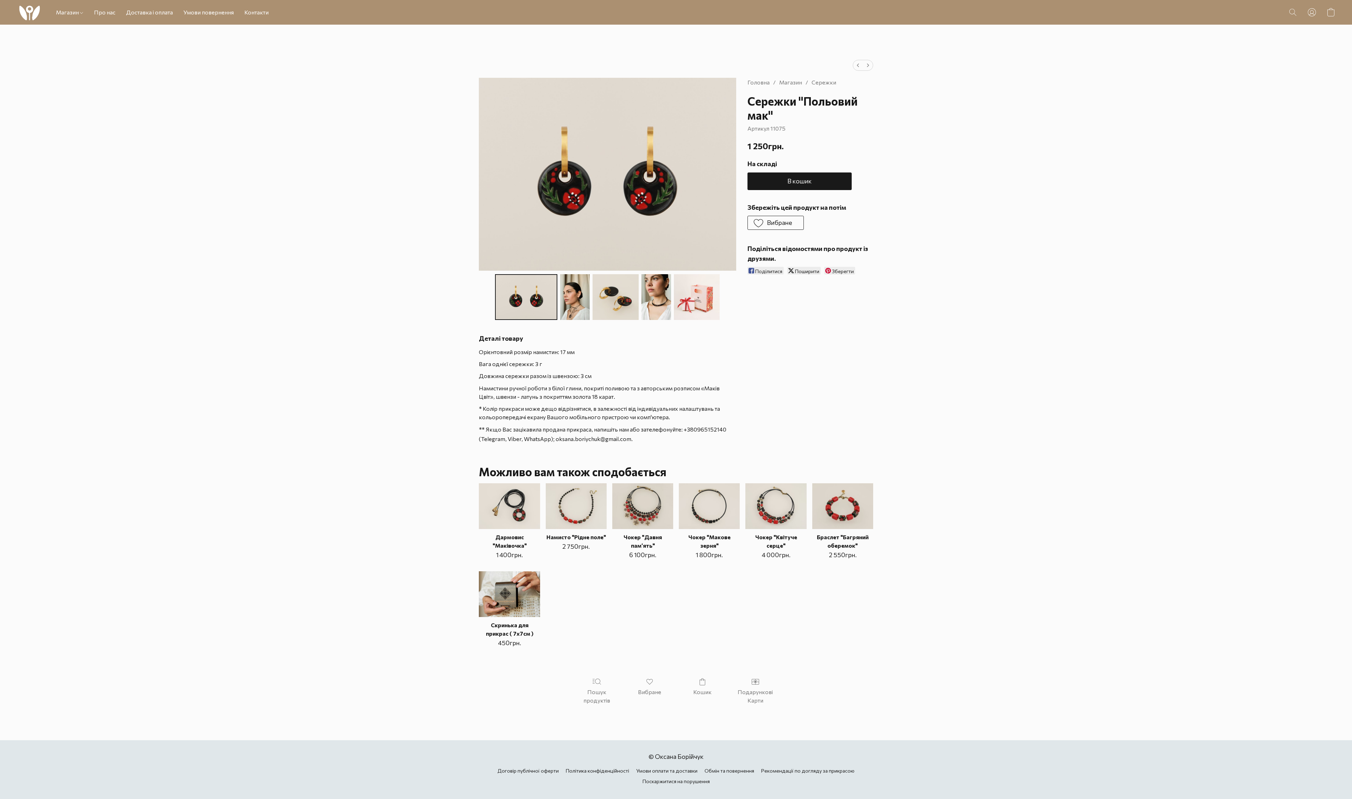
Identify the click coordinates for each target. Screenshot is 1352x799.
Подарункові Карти (755, 696)
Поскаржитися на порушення (676, 781)
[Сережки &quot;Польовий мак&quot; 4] (697, 297)
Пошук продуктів (596, 696)
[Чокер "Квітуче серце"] (775, 506)
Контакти (256, 12)
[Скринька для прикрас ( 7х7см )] (509, 594)
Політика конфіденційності (597, 771)
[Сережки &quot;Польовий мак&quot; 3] (656, 297)
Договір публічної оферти (528, 771)
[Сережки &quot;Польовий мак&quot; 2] (615, 297)
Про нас (104, 12)
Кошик (702, 691)
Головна (758, 82)
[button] (29, 12)
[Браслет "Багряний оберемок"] (842, 506)
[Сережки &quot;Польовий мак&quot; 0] (526, 297)
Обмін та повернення (729, 771)
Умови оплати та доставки (666, 771)
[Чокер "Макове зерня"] (709, 506)
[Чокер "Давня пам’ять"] (642, 506)
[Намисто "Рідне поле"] (576, 506)
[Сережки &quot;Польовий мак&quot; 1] (575, 297)
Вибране (649, 691)
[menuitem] (858, 65)
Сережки (824, 82)
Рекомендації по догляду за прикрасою (808, 771)
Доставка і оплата (149, 12)
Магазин (68, 12)
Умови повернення (208, 12)
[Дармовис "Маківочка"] (509, 506)
